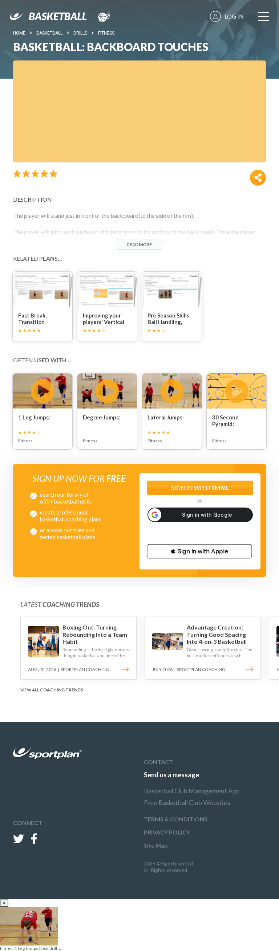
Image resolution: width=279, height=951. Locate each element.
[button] (199, 551)
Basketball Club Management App (192, 791)
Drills (80, 33)
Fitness (106, 33)
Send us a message (171, 775)
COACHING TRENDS (61, 689)
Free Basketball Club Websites (187, 802)
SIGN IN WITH (200, 487)
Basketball (49, 33)
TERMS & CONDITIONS (175, 819)
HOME (19, 33)
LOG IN (234, 16)
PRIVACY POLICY (167, 832)
